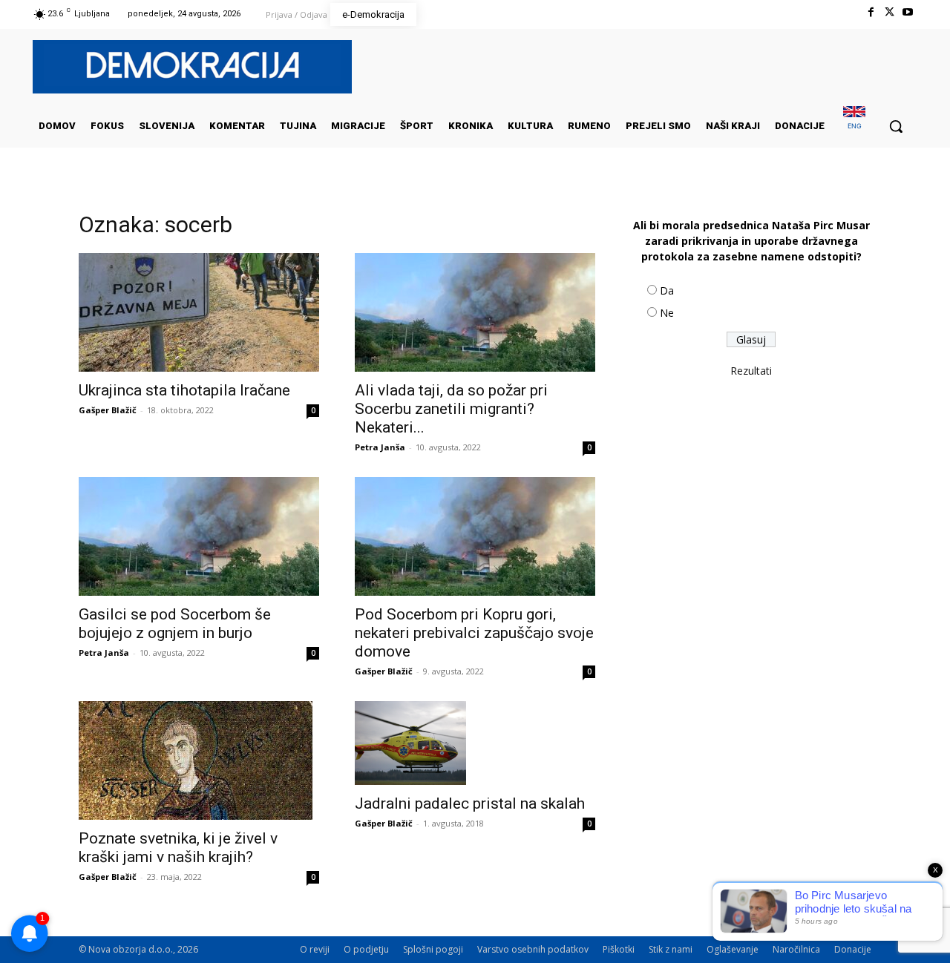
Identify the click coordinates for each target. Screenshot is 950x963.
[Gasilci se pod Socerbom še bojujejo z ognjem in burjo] (199, 536)
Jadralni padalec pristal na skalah (470, 803)
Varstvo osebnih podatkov (533, 949)
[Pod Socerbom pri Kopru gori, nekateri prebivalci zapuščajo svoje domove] (475, 536)
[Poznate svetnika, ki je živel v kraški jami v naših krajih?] (199, 760)
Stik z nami (670, 949)
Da (667, 290)
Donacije (852, 949)
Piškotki (619, 949)
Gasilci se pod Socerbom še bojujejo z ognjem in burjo (175, 623)
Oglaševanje (733, 949)
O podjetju (366, 949)
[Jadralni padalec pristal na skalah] (475, 743)
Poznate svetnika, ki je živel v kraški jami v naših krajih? (178, 847)
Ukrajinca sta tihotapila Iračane (184, 390)
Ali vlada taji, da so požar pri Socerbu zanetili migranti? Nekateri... (451, 408)
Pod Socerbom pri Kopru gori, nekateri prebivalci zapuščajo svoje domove (474, 632)
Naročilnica (796, 949)
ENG (855, 126)
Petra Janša (380, 447)
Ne (667, 313)
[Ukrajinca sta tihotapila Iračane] (199, 312)
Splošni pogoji (433, 949)
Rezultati (751, 371)
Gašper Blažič (108, 409)
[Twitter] (889, 12)
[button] (895, 126)
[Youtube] (908, 12)
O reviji (315, 949)
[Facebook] (870, 12)
